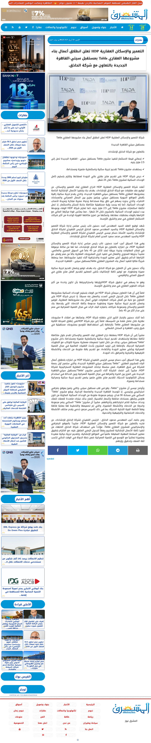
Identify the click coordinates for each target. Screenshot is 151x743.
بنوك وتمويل (99, 27)
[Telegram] (118, 450)
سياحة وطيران (90, 723)
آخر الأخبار (22, 375)
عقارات (38, 27)
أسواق (84, 27)
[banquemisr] (23, 224)
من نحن (66, 723)
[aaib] (54, 14)
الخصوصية (19, 723)
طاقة (66, 717)
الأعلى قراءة (22, 604)
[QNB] (23, 348)
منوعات (18, 717)
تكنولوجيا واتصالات (56, 27)
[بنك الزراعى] (23, 303)
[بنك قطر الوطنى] (23, 471)
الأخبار (113, 27)
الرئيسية (90, 705)
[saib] (23, 53)
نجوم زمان (19, 711)
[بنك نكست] (23, 91)
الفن (42, 717)
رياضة (90, 717)
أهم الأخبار (23, 499)
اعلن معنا (42, 723)
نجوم (73, 27)
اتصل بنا (89, 729)
